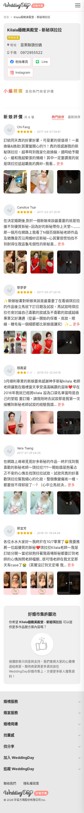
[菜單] (77, 5)
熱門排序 (58, 117)
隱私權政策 (31, 783)
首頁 (6, 17)
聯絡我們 (10, 783)
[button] (42, 701)
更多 (60, 163)
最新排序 (74, 117)
